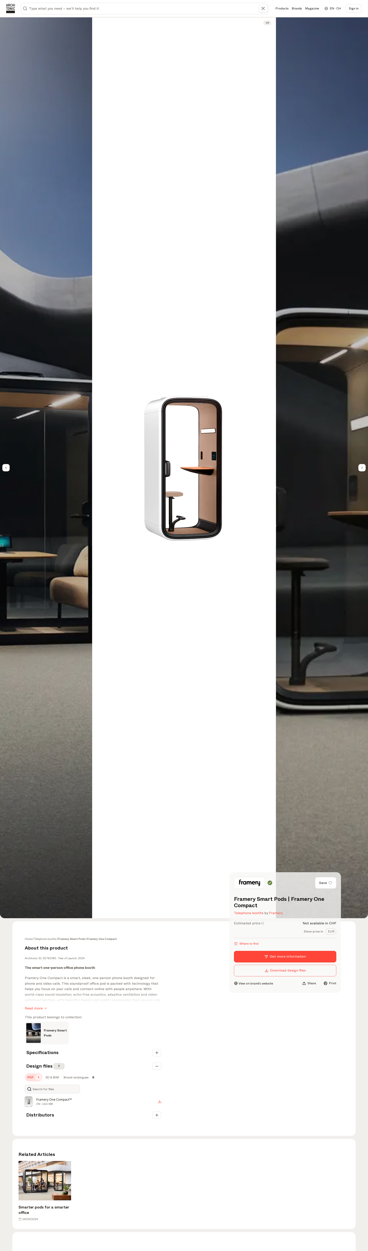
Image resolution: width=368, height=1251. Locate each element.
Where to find (248, 943)
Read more (34, 1008)
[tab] (331, 931)
